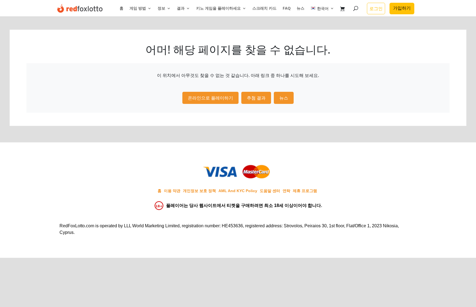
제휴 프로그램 (305, 191)
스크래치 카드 (264, 8)
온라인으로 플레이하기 (210, 98)
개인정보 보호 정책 (199, 191)
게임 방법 (137, 8)
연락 (286, 191)
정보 (161, 8)
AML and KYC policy (237, 191)
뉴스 (300, 8)
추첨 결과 (256, 98)
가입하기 (402, 8)
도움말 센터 (270, 191)
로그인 (376, 8)
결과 (181, 8)
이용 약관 (172, 191)
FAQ (287, 8)
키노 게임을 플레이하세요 (218, 8)
